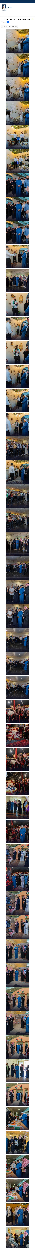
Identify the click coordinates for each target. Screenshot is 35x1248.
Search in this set (11, 26)
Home (6, 19)
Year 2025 (13, 19)
